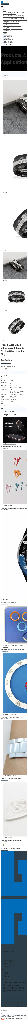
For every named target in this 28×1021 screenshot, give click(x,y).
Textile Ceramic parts (15, 18)
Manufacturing (7, 29)
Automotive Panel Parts (13, 23)
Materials (5, 24)
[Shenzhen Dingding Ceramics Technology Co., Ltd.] (2, 2)
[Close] (1, 1013)
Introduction (6, 12)
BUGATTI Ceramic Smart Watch (8, 602)
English (10, 35)
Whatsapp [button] (16, 366)
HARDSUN (20, 1006)
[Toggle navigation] (2, 7)
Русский (11, 42)
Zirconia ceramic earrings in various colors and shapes (14, 508)
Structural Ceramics (8, 960)
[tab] (15, 372)
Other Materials (17, 26)
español (10, 44)
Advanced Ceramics (8, 26)
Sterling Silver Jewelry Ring (7, 411)
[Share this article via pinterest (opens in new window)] (9, 369)
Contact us (6, 976)
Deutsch (11, 41)
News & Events (7, 30)
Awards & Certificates (15, 12)
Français (11, 39)
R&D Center (19, 29)
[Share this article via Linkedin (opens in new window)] (7, 369)
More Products (7, 966)
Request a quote (5, 4)
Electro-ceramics (7, 964)
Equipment (13, 29)
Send (2, 1019)
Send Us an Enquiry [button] (6, 363)
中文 (8, 38)
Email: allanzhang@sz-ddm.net (11, 985)
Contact (5, 32)
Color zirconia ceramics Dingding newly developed (13, 649)
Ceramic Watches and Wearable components (14, 961)
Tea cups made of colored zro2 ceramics (10, 848)
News (4, 975)
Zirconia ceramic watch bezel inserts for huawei (12, 717)
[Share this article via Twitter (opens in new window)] (6, 369)
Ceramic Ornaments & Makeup (16, 20)
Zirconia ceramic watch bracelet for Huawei (11, 778)
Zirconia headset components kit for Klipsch (11, 840)
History (22, 12)
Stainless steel (13, 21)
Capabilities (6, 27)
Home (4, 9)
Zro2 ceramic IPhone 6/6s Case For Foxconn (11, 446)
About (4, 11)
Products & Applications (9, 14)
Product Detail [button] (4, 448)
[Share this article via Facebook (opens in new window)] (4, 369)
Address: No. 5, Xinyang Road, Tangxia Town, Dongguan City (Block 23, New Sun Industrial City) (14, 990)
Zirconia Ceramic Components (11, 15)
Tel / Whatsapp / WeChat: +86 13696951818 (14, 987)
